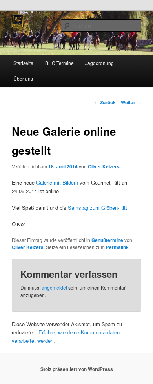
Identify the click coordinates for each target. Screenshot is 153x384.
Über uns (23, 78)
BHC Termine (59, 62)
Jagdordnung (99, 62)
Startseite (23, 62)
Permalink (117, 247)
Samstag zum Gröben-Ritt (97, 207)
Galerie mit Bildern (57, 182)
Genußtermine (107, 240)
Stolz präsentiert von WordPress (76, 369)
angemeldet (54, 287)
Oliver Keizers (104, 166)
